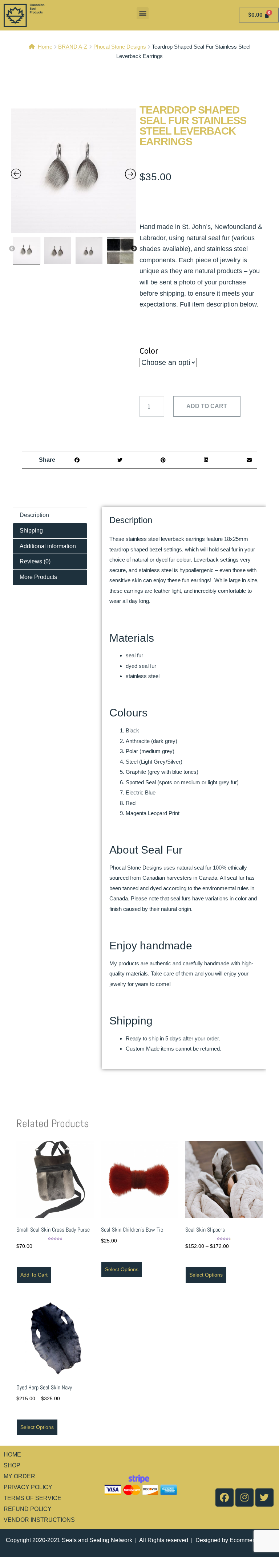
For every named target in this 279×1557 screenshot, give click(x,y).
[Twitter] (264, 1497)
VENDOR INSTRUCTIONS (39, 1520)
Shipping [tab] (31, 530)
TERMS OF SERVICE (32, 1498)
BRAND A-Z (72, 47)
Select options (121, 1269)
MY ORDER (19, 1476)
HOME (12, 1454)
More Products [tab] (38, 577)
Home (45, 47)
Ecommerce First (251, 1540)
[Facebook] (224, 1497)
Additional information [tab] (48, 546)
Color (149, 350)
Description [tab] (34, 515)
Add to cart (206, 406)
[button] (143, 13)
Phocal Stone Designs (119, 47)
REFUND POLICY (28, 1509)
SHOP (12, 1465)
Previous (12, 248)
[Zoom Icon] (73, 170)
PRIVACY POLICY (28, 1487)
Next (134, 248)
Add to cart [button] (34, 1275)
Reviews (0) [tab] (35, 561)
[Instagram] (244, 1497)
